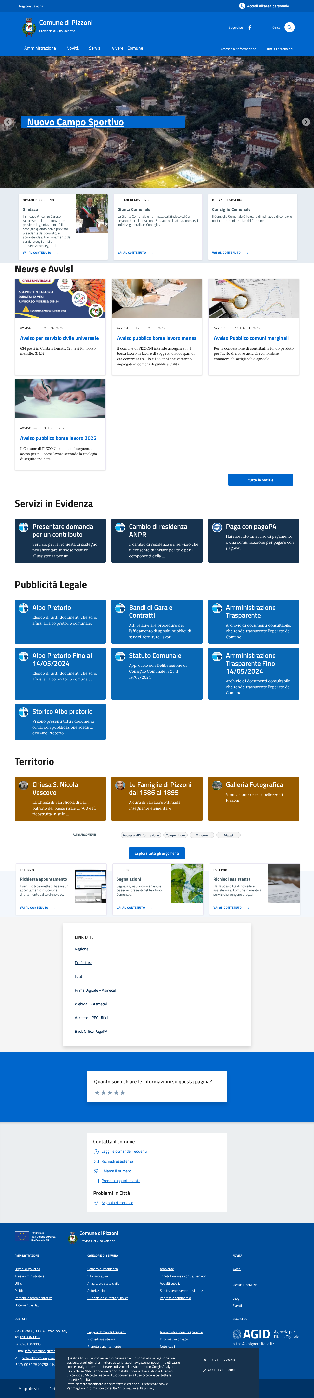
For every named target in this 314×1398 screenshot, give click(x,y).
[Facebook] (248, 27)
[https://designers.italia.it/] (266, 1334)
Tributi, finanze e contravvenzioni (183, 1276)
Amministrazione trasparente (181, 1332)
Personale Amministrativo (33, 1298)
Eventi (237, 1305)
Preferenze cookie (155, 1383)
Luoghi (237, 1298)
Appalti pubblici (170, 1283)
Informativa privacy (174, 1339)
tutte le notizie (260, 480)
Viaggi (228, 834)
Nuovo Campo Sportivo (75, 121)
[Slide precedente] (8, 122)
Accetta (222, 1370)
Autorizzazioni (97, 1290)
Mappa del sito (29, 1388)
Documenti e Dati (27, 1305)
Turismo (202, 834)
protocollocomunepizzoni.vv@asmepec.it (50, 1358)
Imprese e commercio (175, 1298)
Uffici (18, 1283)
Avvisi (237, 1269)
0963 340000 (30, 1344)
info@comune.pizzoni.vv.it (44, 1351)
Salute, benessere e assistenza (182, 1290)
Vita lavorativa (97, 1276)
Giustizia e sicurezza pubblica (107, 1298)
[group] (157, 132)
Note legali (167, 1346)
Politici (19, 1290)
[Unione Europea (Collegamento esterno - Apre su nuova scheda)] (36, 1237)
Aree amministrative (29, 1276)
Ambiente (167, 1269)
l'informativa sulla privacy (136, 1388)
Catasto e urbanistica (102, 1269)
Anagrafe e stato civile (103, 1283)
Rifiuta (222, 1359)
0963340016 (30, 1337)
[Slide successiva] (306, 122)
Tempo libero (175, 834)
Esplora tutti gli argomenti (157, 853)
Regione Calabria (31, 6)
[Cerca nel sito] (289, 27)
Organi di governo (27, 1269)
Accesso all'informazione (238, 48)
